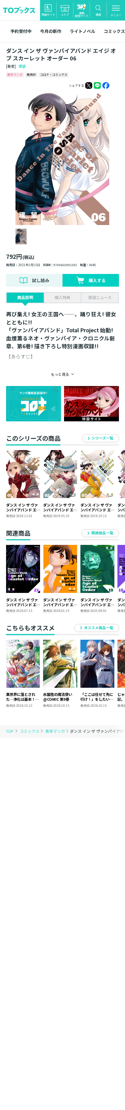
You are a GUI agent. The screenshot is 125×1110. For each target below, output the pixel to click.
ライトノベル (82, 31)
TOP (10, 731)
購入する (97, 280)
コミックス (30, 731)
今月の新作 (50, 31)
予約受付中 (21, 31)
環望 (22, 66)
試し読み (40, 280)
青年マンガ (55, 731)
